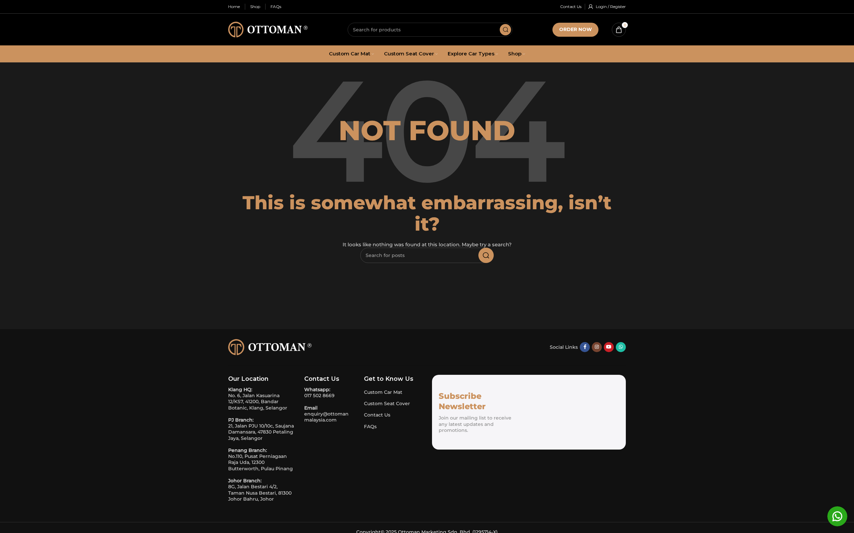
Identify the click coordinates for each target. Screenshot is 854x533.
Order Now (575, 29)
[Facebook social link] (585, 347)
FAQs (370, 427)
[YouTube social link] (609, 347)
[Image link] (270, 346)
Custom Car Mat (383, 392)
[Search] (505, 29)
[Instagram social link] (597, 347)
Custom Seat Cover (387, 404)
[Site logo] (268, 29)
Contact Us (377, 415)
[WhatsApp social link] (621, 347)
